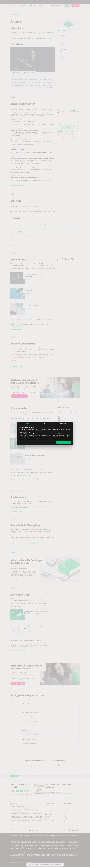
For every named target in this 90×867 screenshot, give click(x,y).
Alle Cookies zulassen (64, 442)
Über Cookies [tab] (63, 423)
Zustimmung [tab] (26, 423)
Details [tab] (45, 423)
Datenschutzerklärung (47, 438)
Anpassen (50, 442)
